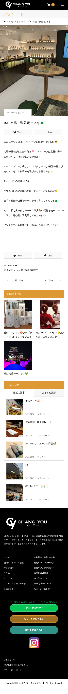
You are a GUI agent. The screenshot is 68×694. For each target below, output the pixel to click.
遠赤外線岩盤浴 (41, 573)
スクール (8, 578)
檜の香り (25, 270)
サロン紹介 (9, 568)
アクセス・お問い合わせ (15, 583)
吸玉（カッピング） (43, 583)
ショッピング (10, 660)
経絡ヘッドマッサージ (44, 563)
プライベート (23, 113)
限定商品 (34, 270)
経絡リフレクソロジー (44, 568)
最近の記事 (19, 392)
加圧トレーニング (42, 589)
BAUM (10, 270)
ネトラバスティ (41, 578)
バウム (17, 270)
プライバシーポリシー (14, 670)
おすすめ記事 (49, 392)
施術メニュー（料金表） (15, 563)
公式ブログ (9, 589)
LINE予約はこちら (34, 608)
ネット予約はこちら (34, 619)
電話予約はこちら (34, 630)
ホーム (7, 557)
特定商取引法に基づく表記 (16, 665)
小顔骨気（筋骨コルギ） (45, 557)
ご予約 (7, 573)
